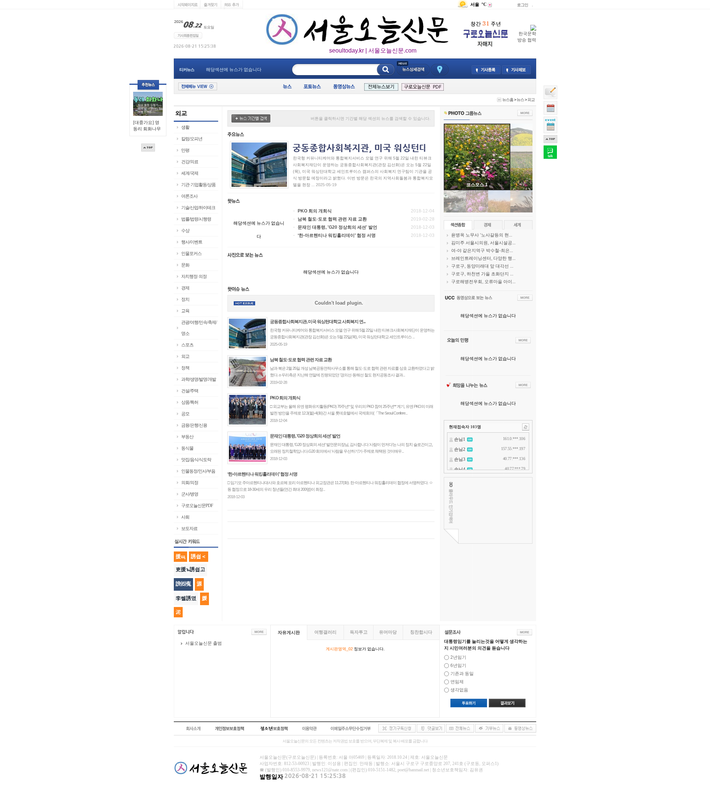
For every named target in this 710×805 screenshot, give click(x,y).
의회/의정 (189, 482)
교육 (185, 310)
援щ (180, 556)
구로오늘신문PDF (197, 505)
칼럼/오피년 (191, 138)
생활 (185, 127)
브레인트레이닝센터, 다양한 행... (483, 258)
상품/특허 (189, 402)
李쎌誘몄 (186, 598)
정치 (185, 299)
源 (199, 584)
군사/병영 (189, 494)
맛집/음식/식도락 (196, 459)
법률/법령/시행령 (196, 219)
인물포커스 (191, 253)
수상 (185, 230)
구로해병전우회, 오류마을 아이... (483, 281)
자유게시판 (289, 632)
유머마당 (388, 632)
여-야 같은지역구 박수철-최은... (482, 250)
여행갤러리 (325, 632)
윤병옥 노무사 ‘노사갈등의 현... (481, 235)
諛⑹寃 (183, 584)
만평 (185, 150)
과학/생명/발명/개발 (198, 379)
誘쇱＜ (198, 556)
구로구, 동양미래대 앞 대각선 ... (482, 266)
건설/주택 (189, 390)
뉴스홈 (507, 99)
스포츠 (187, 345)
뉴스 (520, 99)
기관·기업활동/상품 (198, 184)
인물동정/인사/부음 (198, 471)
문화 (185, 265)
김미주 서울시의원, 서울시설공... (483, 242)
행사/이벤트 (191, 242)
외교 (531, 99)
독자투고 (359, 632)
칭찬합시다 (421, 632)
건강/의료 (189, 161)
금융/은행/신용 (194, 425)
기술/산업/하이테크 (198, 207)
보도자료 (189, 528)
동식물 (187, 448)
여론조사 (189, 196)
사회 (185, 517)
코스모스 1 (477, 184)
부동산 (187, 436)
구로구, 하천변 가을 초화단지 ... (482, 273)
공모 (185, 413)
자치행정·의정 (194, 276)
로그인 (522, 5)
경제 (185, 288)
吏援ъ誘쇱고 (190, 569)
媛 (204, 598)
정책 (185, 367)
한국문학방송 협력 (526, 37)
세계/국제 (189, 173)
